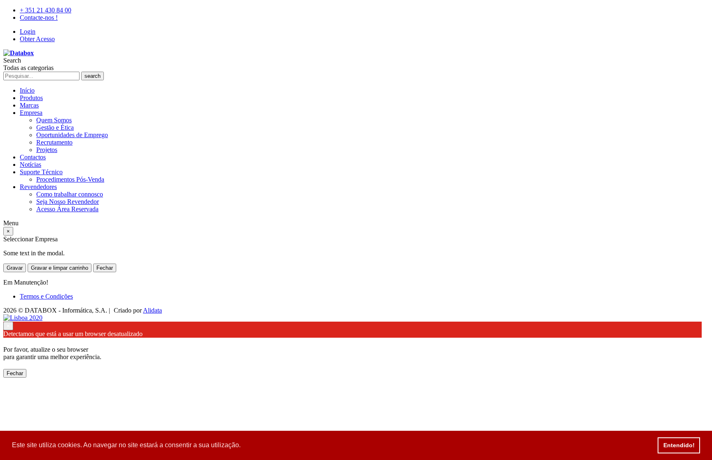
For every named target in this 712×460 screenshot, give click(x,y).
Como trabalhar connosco (69, 194)
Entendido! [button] (679, 445)
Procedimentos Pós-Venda (70, 179)
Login (27, 31)
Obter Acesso (37, 38)
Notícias (30, 164)
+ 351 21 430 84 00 (45, 10)
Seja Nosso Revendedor (67, 201)
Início (27, 90)
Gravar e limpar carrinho (59, 268)
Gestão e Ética (55, 127)
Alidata (152, 310)
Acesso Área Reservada (67, 208)
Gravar (15, 268)
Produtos (31, 97)
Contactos (33, 157)
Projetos (46, 149)
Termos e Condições (46, 296)
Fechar (104, 268)
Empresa (31, 112)
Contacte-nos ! (39, 17)
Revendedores (38, 186)
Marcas (29, 105)
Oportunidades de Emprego (72, 134)
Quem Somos (54, 120)
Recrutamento (54, 142)
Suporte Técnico (41, 171)
